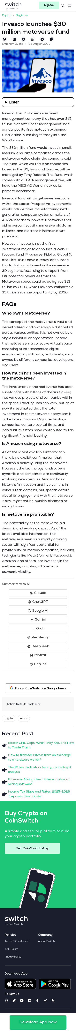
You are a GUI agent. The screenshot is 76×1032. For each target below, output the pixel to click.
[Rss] (53, 1000)
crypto (8, 718)
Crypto (6, 15)
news (23, 718)
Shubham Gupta (12, 44)
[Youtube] (21, 1000)
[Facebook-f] (37, 1000)
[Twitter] (14, 1000)
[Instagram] (6, 1000)
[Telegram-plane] (45, 1000)
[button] (49, 5)
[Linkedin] (29, 1000)
